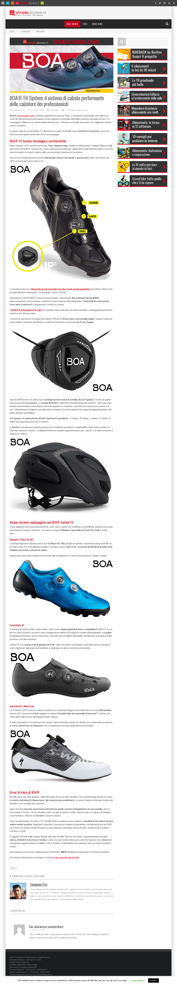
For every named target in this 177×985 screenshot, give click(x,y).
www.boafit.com (26, 116)
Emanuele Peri (19, 109)
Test (85, 24)
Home (12, 31)
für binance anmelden (46, 926)
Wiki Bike (97, 24)
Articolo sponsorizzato (78, 109)
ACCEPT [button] (153, 980)
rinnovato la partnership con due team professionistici (60, 289)
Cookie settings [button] (138, 980)
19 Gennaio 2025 (37, 930)
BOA (13, 868)
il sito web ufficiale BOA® (66, 857)
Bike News (72, 24)
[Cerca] (167, 24)
